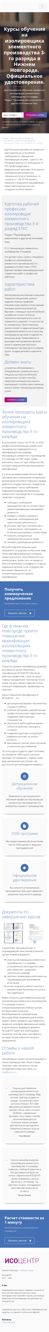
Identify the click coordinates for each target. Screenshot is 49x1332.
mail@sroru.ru (9, 1072)
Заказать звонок (17, 613)
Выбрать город (26, 1270)
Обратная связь (8, 1322)
